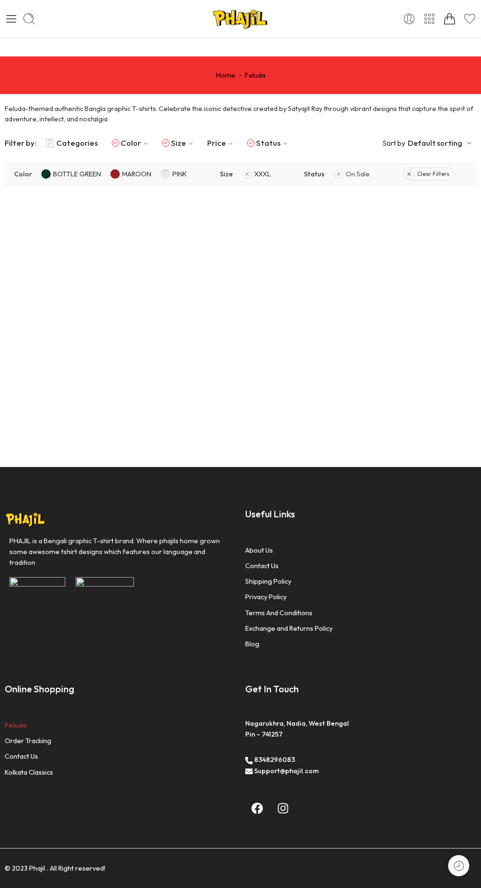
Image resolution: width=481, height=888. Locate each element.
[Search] (29, 18)
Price (216, 143)
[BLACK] (20, 306)
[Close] (142, 292)
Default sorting (435, 143)
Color (131, 143)
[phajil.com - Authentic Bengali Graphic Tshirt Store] (240, 19)
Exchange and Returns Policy (289, 628)
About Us (259, 550)
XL (55, 340)
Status (268, 143)
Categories (77, 143)
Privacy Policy (266, 596)
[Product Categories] (429, 18)
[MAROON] (55, 306)
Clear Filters (433, 173)
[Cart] (449, 18)
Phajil (37, 868)
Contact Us (262, 565)
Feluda (16, 725)
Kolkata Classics (29, 772)
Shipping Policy (268, 581)
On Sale (358, 173)
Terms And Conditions (278, 612)
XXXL (96, 340)
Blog (252, 643)
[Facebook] (257, 808)
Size (178, 143)
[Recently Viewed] (458, 865)
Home (225, 75)
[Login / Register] (409, 18)
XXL (74, 340)
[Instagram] (283, 808)
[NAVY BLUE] (37, 306)
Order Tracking (28, 740)
